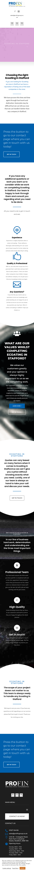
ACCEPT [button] (22, 868)
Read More (15, 868)
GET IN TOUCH (16, 412)
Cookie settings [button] (6, 868)
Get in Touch (11, 154)
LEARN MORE (17, 406)
